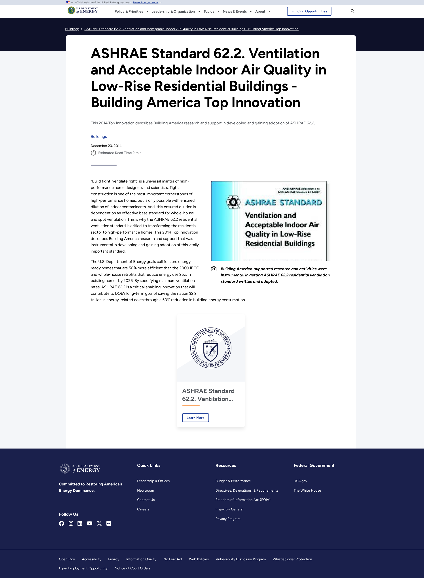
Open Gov (67, 559)
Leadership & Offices (153, 481)
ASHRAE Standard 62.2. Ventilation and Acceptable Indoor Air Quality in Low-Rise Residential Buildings (208, 395)
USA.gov (300, 481)
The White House (307, 490)
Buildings (99, 136)
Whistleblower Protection (292, 559)
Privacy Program (228, 519)
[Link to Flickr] (108, 524)
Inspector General (229, 509)
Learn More (193, 418)
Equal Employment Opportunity (83, 568)
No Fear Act (172, 559)
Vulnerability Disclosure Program (241, 559)
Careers (143, 509)
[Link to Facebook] (61, 524)
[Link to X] (99, 524)
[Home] (82, 12)
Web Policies (199, 559)
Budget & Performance (233, 481)
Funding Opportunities (309, 11)
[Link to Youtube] (90, 524)
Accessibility (91, 559)
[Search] (352, 11)
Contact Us (146, 500)
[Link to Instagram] (71, 524)
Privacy (113, 559)
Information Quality (141, 559)
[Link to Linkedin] (80, 524)
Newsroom (145, 490)
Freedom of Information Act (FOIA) (243, 500)
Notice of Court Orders (132, 568)
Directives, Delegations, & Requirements (247, 490)
